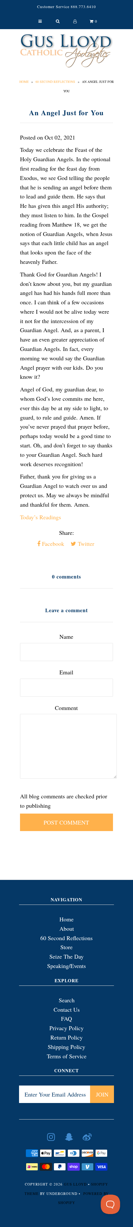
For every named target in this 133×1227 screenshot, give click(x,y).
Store (66, 947)
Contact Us (67, 1009)
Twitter (85, 543)
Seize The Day (66, 956)
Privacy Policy (66, 1028)
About (66, 928)
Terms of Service (67, 1056)
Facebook (52, 543)
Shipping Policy (66, 1047)
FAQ (66, 1018)
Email (66, 672)
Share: (66, 532)
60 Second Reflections (55, 81)
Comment (66, 708)
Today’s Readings (40, 517)
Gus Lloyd (75, 1184)
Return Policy (66, 1037)
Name (66, 636)
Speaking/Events (66, 966)
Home (24, 81)
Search (67, 1000)
